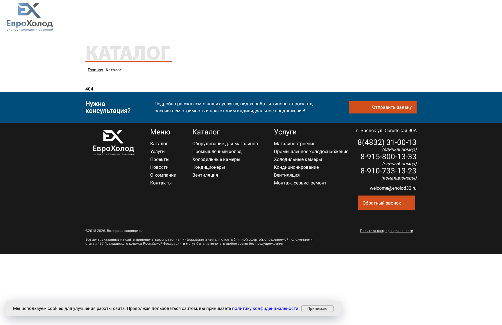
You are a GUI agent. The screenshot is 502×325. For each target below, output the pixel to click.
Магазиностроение (294, 143)
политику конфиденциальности (265, 308)
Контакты (298, 18)
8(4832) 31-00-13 (477, 15)
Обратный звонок (382, 203)
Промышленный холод (217, 151)
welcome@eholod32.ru (393, 188)
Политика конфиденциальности (386, 231)
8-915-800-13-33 (476, 20)
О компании (266, 18)
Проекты (208, 18)
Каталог (148, 18)
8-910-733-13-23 (389, 173)
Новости (235, 18)
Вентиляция (205, 175)
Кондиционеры (208, 167)
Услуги (178, 18)
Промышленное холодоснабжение (311, 151)
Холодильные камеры (216, 159)
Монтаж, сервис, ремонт (300, 183)
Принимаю (317, 308)
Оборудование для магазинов (225, 143)
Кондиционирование (296, 167)
